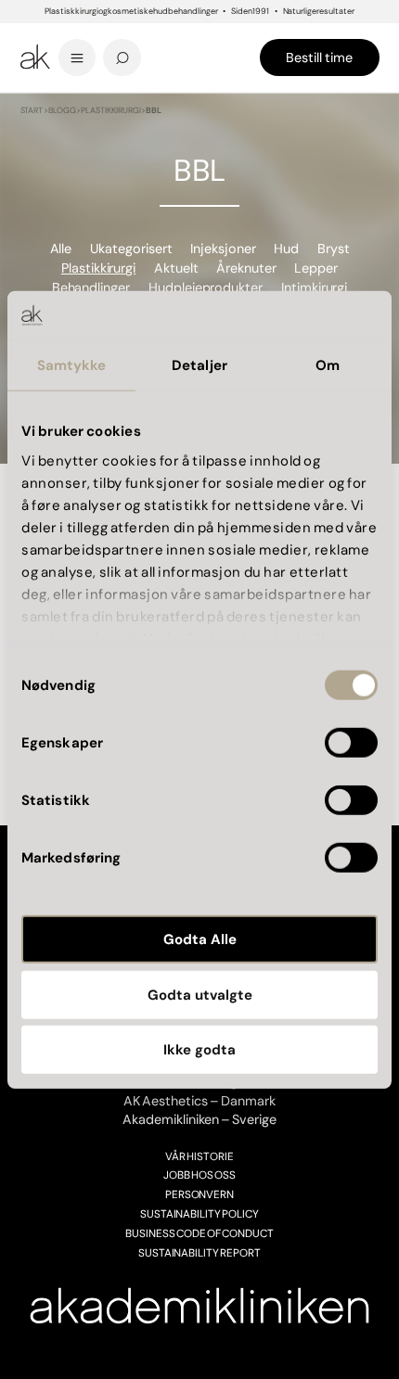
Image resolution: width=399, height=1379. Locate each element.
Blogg (62, 110)
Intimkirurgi (314, 287)
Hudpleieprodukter (206, 287)
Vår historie (199, 1156)
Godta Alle (200, 939)
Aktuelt (176, 268)
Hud (286, 248)
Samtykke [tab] (72, 365)
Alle (61, 248)
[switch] (351, 743)
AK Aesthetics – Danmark (199, 1100)
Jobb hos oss (199, 1175)
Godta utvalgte (200, 994)
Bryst (333, 248)
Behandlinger (91, 287)
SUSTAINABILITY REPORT (200, 1252)
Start (32, 110)
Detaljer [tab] (199, 365)
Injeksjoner (223, 248)
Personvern (200, 1194)
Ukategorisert (131, 248)
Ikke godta (199, 1050)
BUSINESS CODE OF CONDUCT (199, 1233)
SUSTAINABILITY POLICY (200, 1214)
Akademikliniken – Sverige (199, 1119)
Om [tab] (327, 365)
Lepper (316, 268)
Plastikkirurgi (111, 110)
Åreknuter (246, 268)
